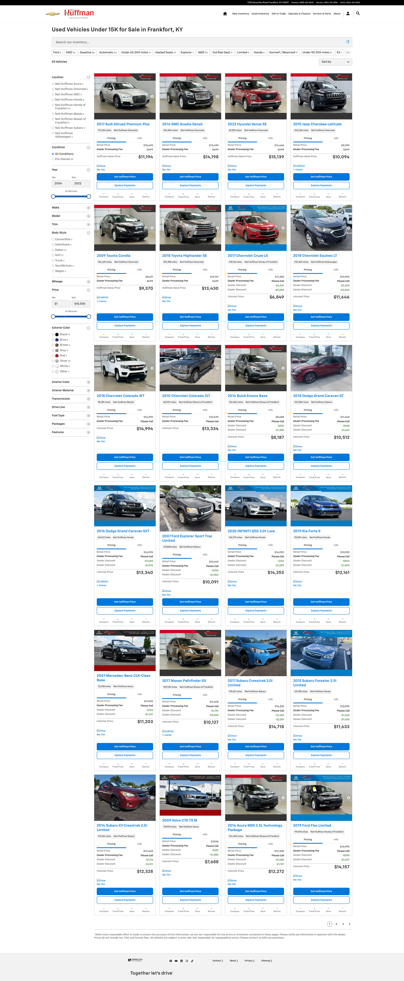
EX (339, 52)
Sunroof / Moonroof (283, 52)
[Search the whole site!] (358, 13)
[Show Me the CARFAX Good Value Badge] (168, 168)
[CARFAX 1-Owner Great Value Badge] (299, 168)
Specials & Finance (299, 14)
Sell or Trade (279, 14)
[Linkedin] (181, 961)
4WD (70, 52)
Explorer (187, 52)
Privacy (248, 961)
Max (74, 177)
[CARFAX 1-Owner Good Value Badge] (168, 733)
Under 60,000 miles (136, 52)
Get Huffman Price (125, 177)
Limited (243, 52)
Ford (57, 52)
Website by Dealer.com (135, 960)
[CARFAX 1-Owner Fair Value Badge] (103, 583)
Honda (259, 52)
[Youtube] (176, 961)
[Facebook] (170, 961)
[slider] (53, 196)
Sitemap (265, 961)
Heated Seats (165, 52)
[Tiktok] (192, 961)
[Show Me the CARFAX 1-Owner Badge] (103, 440)
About (337, 14)
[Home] (52, 14)
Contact (217, 961)
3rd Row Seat (222, 52)
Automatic (108, 52)
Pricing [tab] (111, 138)
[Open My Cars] (347, 14)
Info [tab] (139, 138)
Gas (350, 52)
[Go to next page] (349, 924)
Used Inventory (260, 14)
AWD (203, 52)
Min (54, 177)
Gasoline (87, 52)
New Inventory (240, 14)
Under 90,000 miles (317, 52)
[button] (125, 130)
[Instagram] (186, 961)
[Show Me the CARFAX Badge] (103, 168)
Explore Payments (125, 185)
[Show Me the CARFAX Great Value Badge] (234, 168)
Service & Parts (322, 14)
